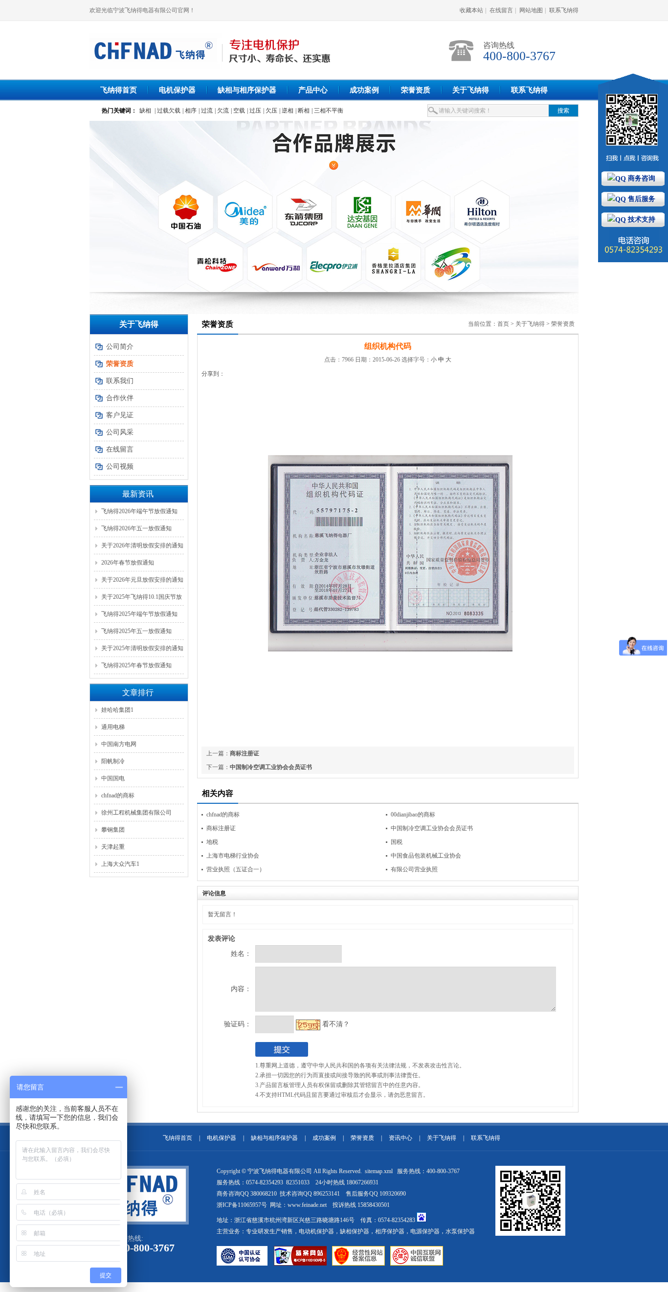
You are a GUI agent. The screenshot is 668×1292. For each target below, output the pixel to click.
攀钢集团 (113, 829)
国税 (396, 842)
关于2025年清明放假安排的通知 (142, 648)
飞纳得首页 (118, 90)
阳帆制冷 (113, 761)
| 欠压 (270, 110)
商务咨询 (640, 178)
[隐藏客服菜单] (633, 122)
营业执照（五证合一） (235, 869)
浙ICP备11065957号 (242, 1204)
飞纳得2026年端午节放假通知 (139, 511)
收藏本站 (471, 10)
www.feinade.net (307, 1204)
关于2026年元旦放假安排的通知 (142, 579)
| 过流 (206, 110)
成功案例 (364, 90)
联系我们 (120, 381)
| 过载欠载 (167, 110)
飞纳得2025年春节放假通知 (136, 665)
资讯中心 (400, 1137)
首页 (503, 323)
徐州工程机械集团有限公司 (136, 812)
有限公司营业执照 (414, 869)
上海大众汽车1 (120, 864)
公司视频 (120, 466)
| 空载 (238, 110)
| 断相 (302, 110)
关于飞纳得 (470, 90)
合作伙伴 (120, 398)
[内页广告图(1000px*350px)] (334, 206)
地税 (212, 842)
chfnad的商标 (117, 795)
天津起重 (113, 846)
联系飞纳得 (564, 10)
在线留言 (501, 10)
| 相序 (189, 110)
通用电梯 (113, 727)
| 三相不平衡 (327, 110)
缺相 (145, 110)
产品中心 (313, 90)
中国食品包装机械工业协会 (426, 855)
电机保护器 (177, 90)
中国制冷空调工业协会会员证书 (271, 767)
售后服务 (640, 199)
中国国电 (113, 778)
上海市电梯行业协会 (232, 855)
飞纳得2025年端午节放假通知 (139, 614)
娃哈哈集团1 (117, 709)
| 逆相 (286, 110)
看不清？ (336, 1024)
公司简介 (120, 346)
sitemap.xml (379, 1171)
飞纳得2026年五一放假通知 (136, 528)
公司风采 (120, 432)
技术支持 (640, 219)
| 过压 (254, 110)
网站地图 (531, 10)
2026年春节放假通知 (127, 562)
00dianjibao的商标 (413, 814)
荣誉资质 (415, 90)
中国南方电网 (118, 744)
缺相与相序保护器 (247, 90)
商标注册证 (244, 753)
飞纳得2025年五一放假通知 (136, 631)
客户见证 (120, 415)
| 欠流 (222, 110)
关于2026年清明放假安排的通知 (142, 545)
